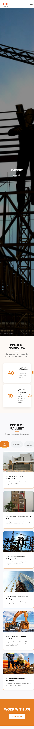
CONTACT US (17, 716)
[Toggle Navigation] (31, 4)
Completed (16, 444)
